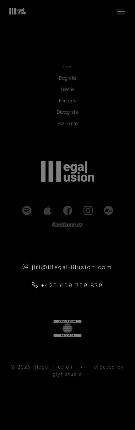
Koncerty (67, 101)
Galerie (67, 89)
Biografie (67, 78)
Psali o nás (67, 123)
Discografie (67, 112)
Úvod (68, 67)
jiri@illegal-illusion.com (72, 267)
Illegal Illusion (17, 11)
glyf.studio (68, 374)
